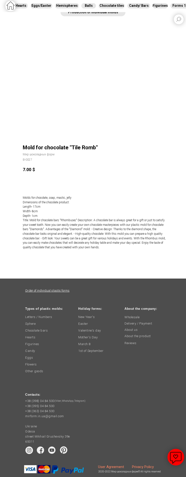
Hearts (30, 337)
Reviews (130, 343)
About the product (137, 336)
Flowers (31, 364)
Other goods (34, 371)
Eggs (29, 357)
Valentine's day (89, 330)
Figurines (32, 344)
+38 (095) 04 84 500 (39, 406)
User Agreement (111, 467)
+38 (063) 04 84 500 (39, 411)
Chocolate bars (36, 330)
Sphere (30, 324)
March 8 (84, 344)
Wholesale (132, 317)
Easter (83, 324)
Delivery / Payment (138, 323)
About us (131, 330)
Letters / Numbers (38, 317)
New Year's (86, 317)
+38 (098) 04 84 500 (39, 401)
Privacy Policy (143, 467)
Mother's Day (88, 337)
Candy (30, 351)
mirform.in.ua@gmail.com (44, 416)
